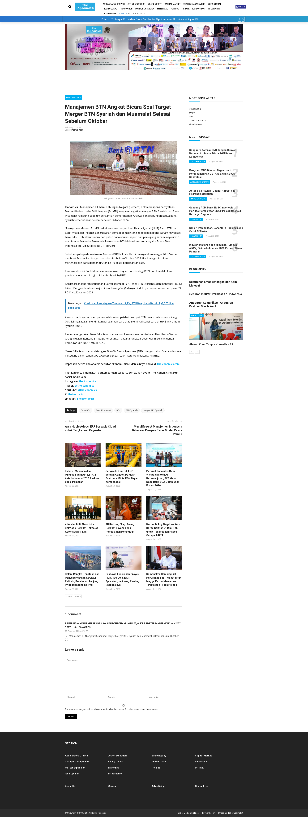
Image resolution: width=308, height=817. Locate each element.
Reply (177, 622)
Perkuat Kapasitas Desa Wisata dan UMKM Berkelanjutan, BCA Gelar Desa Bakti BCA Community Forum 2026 (162, 478)
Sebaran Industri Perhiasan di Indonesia (215, 294)
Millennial (162, 9)
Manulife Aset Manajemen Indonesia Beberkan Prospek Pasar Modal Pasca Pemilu (157, 430)
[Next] (197, 352)
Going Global (214, 4)
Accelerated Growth (114, 4)
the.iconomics (87, 381)
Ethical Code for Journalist (230, 813)
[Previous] (191, 352)
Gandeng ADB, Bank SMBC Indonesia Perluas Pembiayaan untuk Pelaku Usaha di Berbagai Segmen (215, 211)
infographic (214, 9)
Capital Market (172, 4)
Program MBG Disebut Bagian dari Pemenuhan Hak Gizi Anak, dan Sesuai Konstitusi (212, 174)
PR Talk (185, 9)
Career (112, 786)
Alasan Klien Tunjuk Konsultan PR (211, 344)
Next (77, 596)
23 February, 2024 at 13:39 (76, 631)
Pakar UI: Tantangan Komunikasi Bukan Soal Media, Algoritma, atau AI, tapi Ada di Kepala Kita (150, 19)
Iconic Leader (111, 9)
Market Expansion (144, 9)
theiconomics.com (168, 364)
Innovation (127, 9)
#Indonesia (195, 108)
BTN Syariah (132, 410)
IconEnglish (110, 14)
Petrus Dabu (77, 130)
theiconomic (75, 394)
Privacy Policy (208, 813)
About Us (138, 14)
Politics (175, 9)
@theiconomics (84, 385)
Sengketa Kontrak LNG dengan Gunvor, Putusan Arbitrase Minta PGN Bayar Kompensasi (212, 153)
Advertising (158, 786)
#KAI (191, 116)
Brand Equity (155, 4)
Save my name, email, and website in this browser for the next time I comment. (112, 709)
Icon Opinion (198, 9)
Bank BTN (85, 410)
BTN (118, 410)
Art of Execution (136, 4)
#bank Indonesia (197, 120)
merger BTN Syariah (153, 410)
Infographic (115, 773)
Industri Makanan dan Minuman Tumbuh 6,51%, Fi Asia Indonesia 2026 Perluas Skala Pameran (215, 248)
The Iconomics (85, 398)
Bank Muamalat (103, 410)
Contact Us (201, 786)
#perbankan (195, 124)
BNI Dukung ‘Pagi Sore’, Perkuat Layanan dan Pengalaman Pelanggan (120, 528)
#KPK (192, 112)
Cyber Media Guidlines (188, 813)
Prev (70, 596)
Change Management (194, 4)
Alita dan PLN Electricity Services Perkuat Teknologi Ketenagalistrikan (82, 528)
